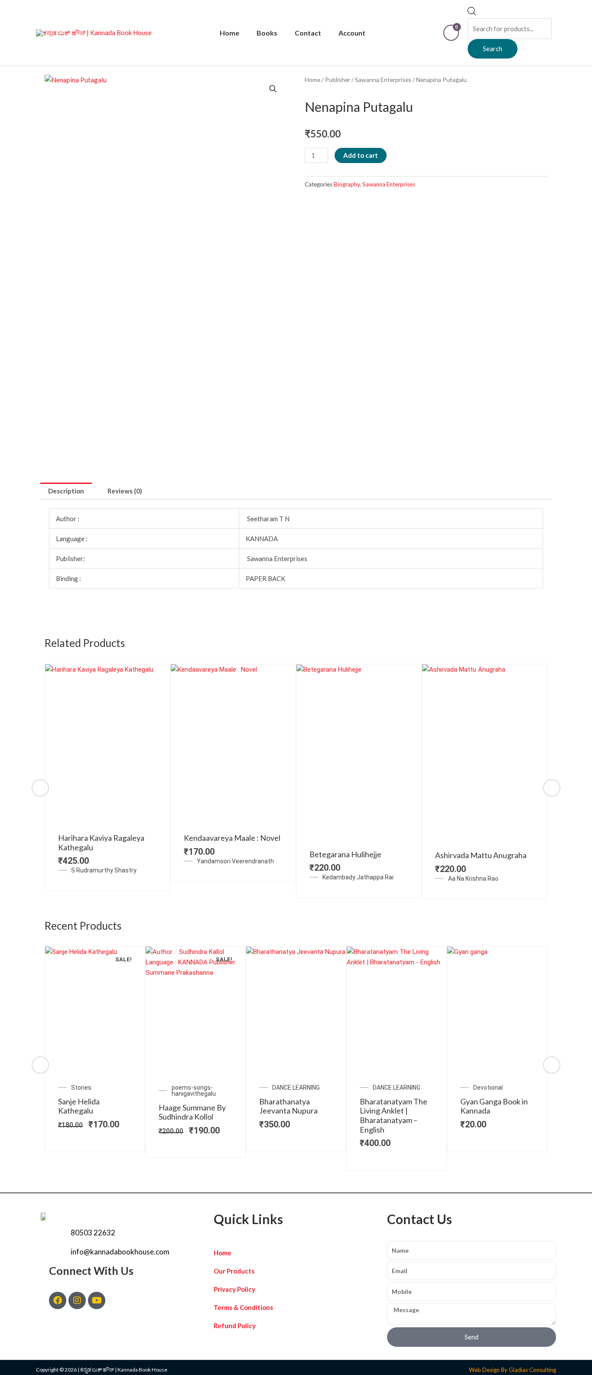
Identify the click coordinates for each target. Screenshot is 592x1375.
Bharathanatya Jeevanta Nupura (288, 1106)
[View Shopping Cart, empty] (451, 33)
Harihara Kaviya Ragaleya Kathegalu (101, 842)
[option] (107, 777)
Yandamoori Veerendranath (235, 861)
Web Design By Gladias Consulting (512, 1369)
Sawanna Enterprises (383, 79)
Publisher (337, 79)
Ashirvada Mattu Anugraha (481, 855)
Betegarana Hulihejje (345, 854)
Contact (308, 33)
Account (351, 33)
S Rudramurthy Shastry (104, 870)
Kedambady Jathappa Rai (358, 877)
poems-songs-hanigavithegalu (194, 1090)
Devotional (488, 1087)
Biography (347, 184)
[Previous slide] (40, 788)
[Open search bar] (472, 13)
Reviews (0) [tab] (124, 491)
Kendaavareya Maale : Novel (232, 838)
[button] (273, 89)
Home (229, 33)
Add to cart (360, 155)
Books (267, 33)
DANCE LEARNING (296, 1087)
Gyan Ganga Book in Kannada (494, 1106)
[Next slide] (551, 788)
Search (492, 48)
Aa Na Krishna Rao (473, 878)
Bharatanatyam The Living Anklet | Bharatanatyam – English (393, 1115)
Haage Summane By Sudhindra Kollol (192, 1112)
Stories (81, 1087)
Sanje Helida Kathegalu (79, 1106)
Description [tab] (66, 491)
